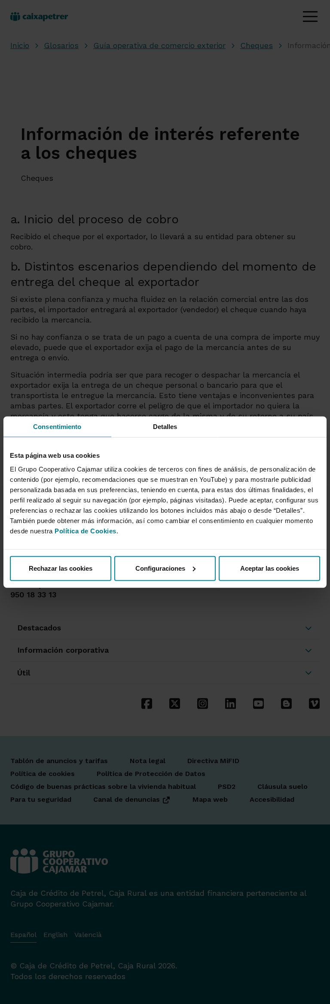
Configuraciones (160, 568)
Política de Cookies (85, 530)
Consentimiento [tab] (57, 426)
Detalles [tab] (165, 426)
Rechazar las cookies (60, 568)
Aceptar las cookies (269, 568)
